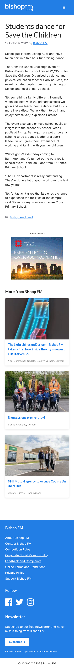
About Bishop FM (17, 538)
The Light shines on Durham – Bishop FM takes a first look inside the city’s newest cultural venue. (36, 349)
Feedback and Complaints (23, 561)
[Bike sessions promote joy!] (37, 410)
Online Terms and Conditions (25, 567)
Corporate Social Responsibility (26, 555)
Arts (10, 361)
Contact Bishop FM (18, 543)
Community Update (24, 361)
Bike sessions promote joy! (26, 417)
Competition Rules (17, 549)
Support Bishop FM (18, 578)
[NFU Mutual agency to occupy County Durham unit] (37, 474)
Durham (60, 361)
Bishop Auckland (21, 217)
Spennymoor (34, 493)
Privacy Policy (14, 572)
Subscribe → (17, 641)
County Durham (45, 361)
